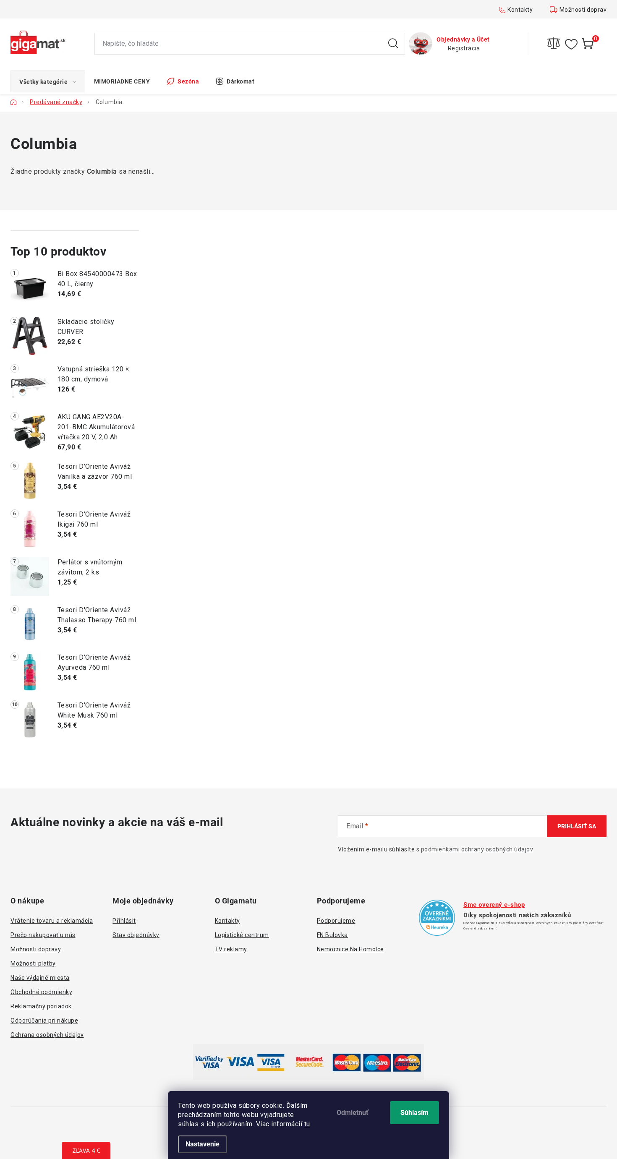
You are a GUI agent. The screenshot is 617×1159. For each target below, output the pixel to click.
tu (307, 1124)
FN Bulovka (332, 935)
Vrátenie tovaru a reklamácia (51, 920)
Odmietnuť (353, 1113)
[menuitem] (47, 81)
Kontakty (520, 9)
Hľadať (393, 44)
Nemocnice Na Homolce (350, 949)
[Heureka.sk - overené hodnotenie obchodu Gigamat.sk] (437, 918)
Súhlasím (414, 1113)
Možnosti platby (33, 963)
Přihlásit (124, 920)
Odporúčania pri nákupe (44, 1020)
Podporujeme (336, 920)
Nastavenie (203, 1144)
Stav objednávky (135, 935)
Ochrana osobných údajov (47, 1034)
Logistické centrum (242, 935)
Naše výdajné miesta (40, 977)
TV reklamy (231, 949)
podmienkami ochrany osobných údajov (477, 849)
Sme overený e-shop (494, 904)
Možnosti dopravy (584, 9)
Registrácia (464, 48)
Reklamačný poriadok (41, 1006)
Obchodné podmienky (41, 992)
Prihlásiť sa (576, 826)
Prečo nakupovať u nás (43, 935)
